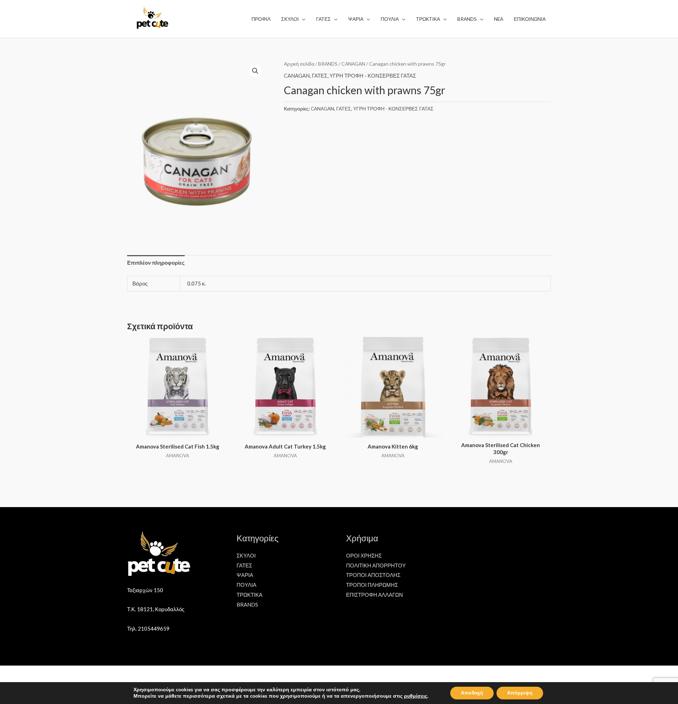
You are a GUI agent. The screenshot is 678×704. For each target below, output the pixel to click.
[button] (255, 71)
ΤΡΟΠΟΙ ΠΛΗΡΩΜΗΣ (372, 585)
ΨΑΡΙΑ (245, 575)
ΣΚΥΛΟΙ (246, 555)
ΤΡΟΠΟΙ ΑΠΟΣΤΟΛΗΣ (373, 575)
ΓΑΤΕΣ (319, 75)
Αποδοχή (472, 693)
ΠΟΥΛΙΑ (246, 585)
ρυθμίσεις (415, 696)
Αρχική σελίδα (299, 64)
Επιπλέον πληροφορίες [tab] (156, 262)
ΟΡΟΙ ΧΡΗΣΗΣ (364, 555)
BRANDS (328, 64)
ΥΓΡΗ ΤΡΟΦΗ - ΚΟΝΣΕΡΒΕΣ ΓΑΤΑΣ (372, 75)
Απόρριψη (520, 693)
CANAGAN (353, 64)
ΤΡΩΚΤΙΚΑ (249, 594)
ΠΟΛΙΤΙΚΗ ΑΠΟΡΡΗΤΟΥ (376, 565)
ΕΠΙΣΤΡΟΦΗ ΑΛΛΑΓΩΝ (374, 594)
